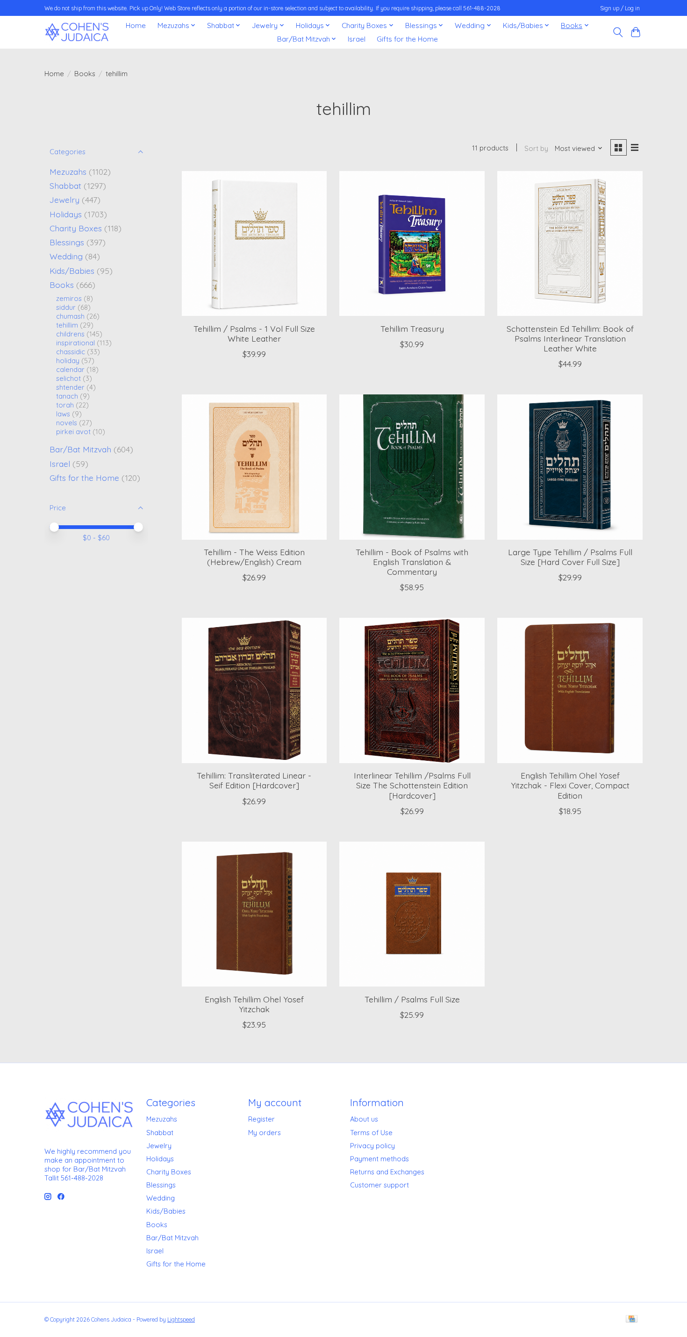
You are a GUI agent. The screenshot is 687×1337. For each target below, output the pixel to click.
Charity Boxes (76, 228)
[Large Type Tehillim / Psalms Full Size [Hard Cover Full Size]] (569, 466)
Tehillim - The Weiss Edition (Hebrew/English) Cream (254, 557)
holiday (67, 360)
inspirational (75, 342)
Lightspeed (181, 1319)
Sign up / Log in (620, 8)
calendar (70, 369)
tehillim (67, 325)
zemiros (69, 298)
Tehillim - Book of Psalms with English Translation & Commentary (412, 562)
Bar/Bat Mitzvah (80, 449)
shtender (70, 387)
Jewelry (64, 199)
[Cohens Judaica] (76, 32)
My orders (264, 1132)
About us (364, 1119)
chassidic (70, 351)
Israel (356, 39)
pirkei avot (73, 431)
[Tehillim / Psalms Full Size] (411, 914)
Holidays (66, 214)
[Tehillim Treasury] (411, 243)
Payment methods (379, 1158)
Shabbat (65, 185)
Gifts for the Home (407, 39)
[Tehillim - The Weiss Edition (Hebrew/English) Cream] (254, 466)
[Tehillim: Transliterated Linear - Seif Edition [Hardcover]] (254, 690)
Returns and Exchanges (387, 1171)
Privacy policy (372, 1145)
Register (261, 1119)
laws (63, 413)
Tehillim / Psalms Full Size (412, 999)
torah (65, 404)
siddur (66, 307)
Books (84, 73)
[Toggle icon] (617, 32)
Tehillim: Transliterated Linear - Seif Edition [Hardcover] (254, 780)
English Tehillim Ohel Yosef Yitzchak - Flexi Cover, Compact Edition (570, 785)
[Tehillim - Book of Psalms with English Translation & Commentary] (411, 466)
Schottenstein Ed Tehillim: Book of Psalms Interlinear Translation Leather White (570, 338)
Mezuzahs (68, 171)
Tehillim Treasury (412, 328)
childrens (70, 333)
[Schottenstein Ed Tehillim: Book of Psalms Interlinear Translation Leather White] (569, 243)
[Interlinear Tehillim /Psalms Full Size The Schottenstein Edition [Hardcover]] (411, 690)
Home (136, 25)
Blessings (67, 242)
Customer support (379, 1184)
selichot (68, 378)
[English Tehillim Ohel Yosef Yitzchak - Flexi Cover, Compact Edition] (569, 690)
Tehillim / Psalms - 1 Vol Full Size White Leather (254, 333)
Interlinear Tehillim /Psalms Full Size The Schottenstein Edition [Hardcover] (412, 785)
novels (66, 422)
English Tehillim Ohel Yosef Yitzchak (254, 1004)
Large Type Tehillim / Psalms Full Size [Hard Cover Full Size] (570, 557)
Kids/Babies (72, 270)
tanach (67, 396)
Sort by (536, 148)
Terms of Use (371, 1132)
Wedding (66, 256)
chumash (70, 316)
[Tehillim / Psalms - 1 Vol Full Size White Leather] (254, 243)
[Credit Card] (631, 1319)
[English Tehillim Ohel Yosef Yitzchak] (254, 914)
